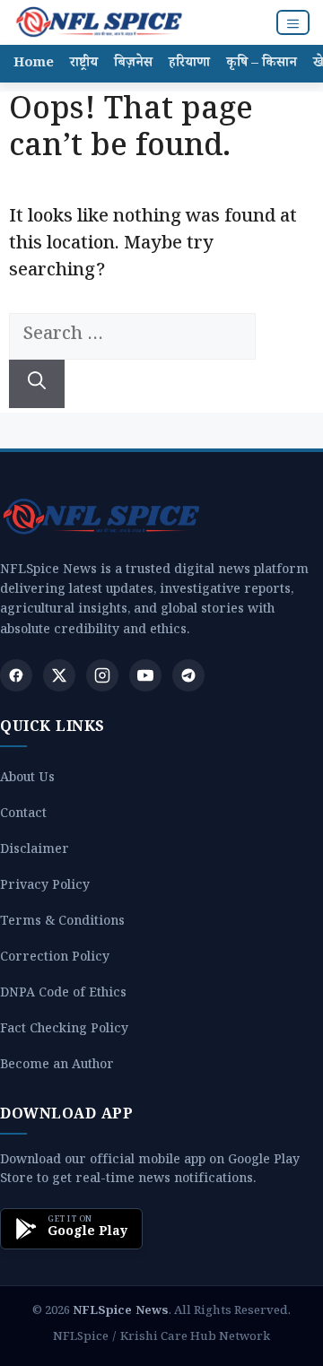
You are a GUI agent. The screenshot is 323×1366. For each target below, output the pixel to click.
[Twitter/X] (59, 675)
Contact (23, 815)
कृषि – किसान (261, 64)
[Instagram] (102, 675)
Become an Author (57, 1066)
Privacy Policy (45, 887)
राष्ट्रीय (84, 64)
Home (33, 64)
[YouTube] (145, 675)
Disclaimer (34, 851)
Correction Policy (54, 959)
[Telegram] (188, 675)
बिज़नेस (133, 64)
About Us (27, 779)
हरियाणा (189, 64)
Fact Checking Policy (64, 1031)
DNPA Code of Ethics (63, 995)
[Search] (37, 384)
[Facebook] (16, 675)
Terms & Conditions (62, 923)
